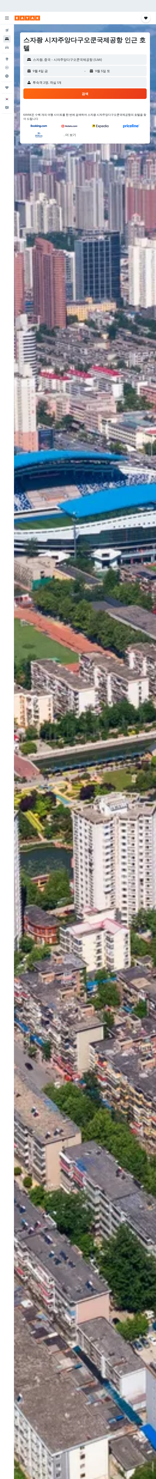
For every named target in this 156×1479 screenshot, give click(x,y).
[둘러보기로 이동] (7, 59)
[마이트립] (7, 88)
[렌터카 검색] (7, 47)
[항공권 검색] (7, 30)
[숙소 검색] (7, 39)
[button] (6, 18)
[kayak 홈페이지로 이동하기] (27, 18)
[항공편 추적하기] (7, 67)
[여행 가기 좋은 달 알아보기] (7, 76)
